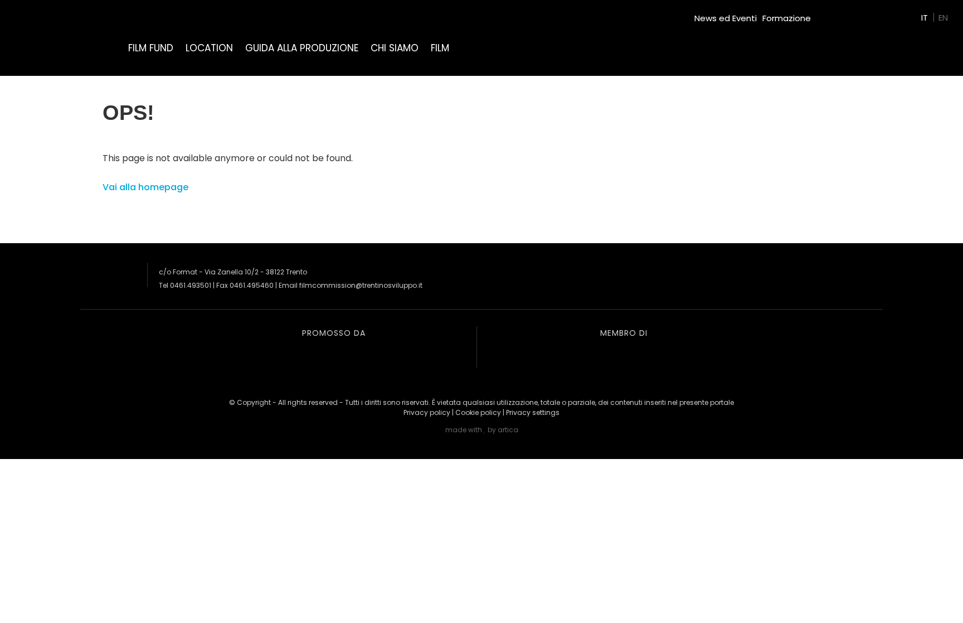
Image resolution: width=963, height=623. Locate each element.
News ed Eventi (725, 18)
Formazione (786, 18)
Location (209, 48)
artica (508, 429)
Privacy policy (426, 412)
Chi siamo (395, 48)
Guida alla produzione (301, 48)
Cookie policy (478, 412)
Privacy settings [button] (533, 412)
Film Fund (150, 48)
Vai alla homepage (145, 187)
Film (440, 48)
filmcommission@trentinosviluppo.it (360, 285)
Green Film (838, 14)
